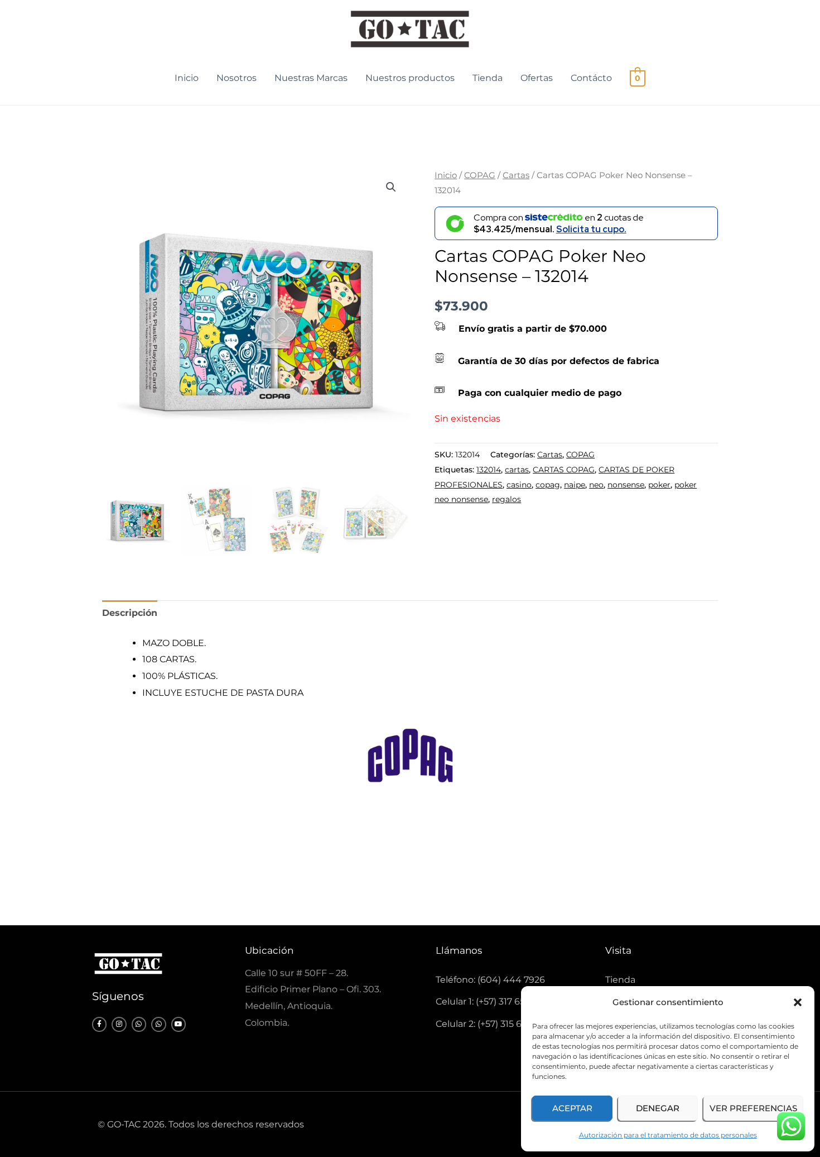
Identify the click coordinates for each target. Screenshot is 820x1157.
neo (596, 485)
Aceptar (572, 1108)
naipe (574, 485)
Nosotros (236, 78)
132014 (488, 470)
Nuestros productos (410, 78)
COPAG (479, 175)
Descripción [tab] (129, 613)
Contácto (591, 78)
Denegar (657, 1108)
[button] (797, 1002)
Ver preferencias (753, 1108)
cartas (517, 470)
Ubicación (269, 950)
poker (659, 485)
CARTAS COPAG (564, 470)
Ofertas (536, 78)
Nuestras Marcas (311, 78)
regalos (506, 499)
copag (548, 485)
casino (519, 485)
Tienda (487, 78)
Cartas (516, 175)
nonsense (625, 485)
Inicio (187, 78)
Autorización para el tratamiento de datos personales (668, 1135)
